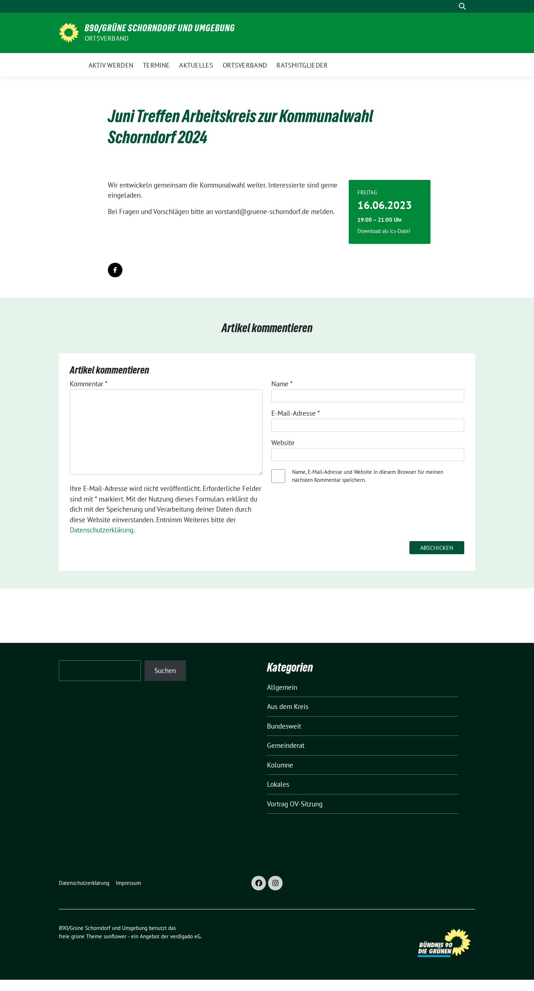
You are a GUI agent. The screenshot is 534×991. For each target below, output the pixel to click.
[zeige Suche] (462, 6)
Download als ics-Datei (383, 230)
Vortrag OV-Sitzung (295, 803)
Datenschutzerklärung (101, 529)
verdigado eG (185, 936)
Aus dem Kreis (287, 706)
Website (283, 442)
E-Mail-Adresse (295, 413)
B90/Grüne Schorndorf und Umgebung (160, 28)
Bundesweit (284, 726)
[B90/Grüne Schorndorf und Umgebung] (69, 32)
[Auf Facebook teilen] (115, 270)
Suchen (165, 670)
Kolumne (280, 765)
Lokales (278, 784)
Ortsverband (107, 38)
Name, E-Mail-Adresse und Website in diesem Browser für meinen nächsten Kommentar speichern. (367, 476)
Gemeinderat (285, 745)
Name (282, 383)
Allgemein (282, 687)
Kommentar (89, 383)
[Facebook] (258, 883)
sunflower (115, 936)
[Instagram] (275, 883)
